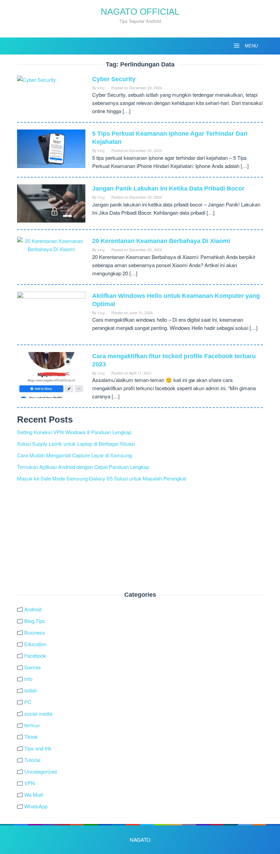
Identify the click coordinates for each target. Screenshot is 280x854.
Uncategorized (40, 771)
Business (34, 632)
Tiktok (31, 736)
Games (32, 667)
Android (32, 609)
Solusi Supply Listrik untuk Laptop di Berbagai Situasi (76, 443)
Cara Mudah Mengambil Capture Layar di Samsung (74, 455)
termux (32, 725)
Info (28, 678)
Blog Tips (34, 620)
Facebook (35, 655)
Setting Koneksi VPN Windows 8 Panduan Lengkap (74, 432)
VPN (29, 783)
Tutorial (32, 759)
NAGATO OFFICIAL (140, 11)
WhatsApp (35, 806)
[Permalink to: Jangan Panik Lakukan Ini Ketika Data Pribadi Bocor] (51, 202)
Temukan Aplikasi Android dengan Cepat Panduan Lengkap (83, 466)
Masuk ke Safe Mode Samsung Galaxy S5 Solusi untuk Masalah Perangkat (101, 478)
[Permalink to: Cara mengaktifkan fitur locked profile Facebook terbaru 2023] (51, 374)
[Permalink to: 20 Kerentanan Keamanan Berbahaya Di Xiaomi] (51, 244)
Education (35, 643)
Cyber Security (114, 79)
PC (27, 701)
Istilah (30, 690)
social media (38, 713)
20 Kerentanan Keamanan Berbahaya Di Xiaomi (161, 241)
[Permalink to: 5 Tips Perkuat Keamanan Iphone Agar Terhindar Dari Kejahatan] (51, 147)
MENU (250, 45)
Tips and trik (38, 748)
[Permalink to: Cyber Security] (36, 78)
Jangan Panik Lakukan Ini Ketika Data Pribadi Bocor (168, 188)
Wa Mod (33, 794)
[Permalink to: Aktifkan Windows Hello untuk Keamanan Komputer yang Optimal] (51, 313)
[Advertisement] (140, 537)
